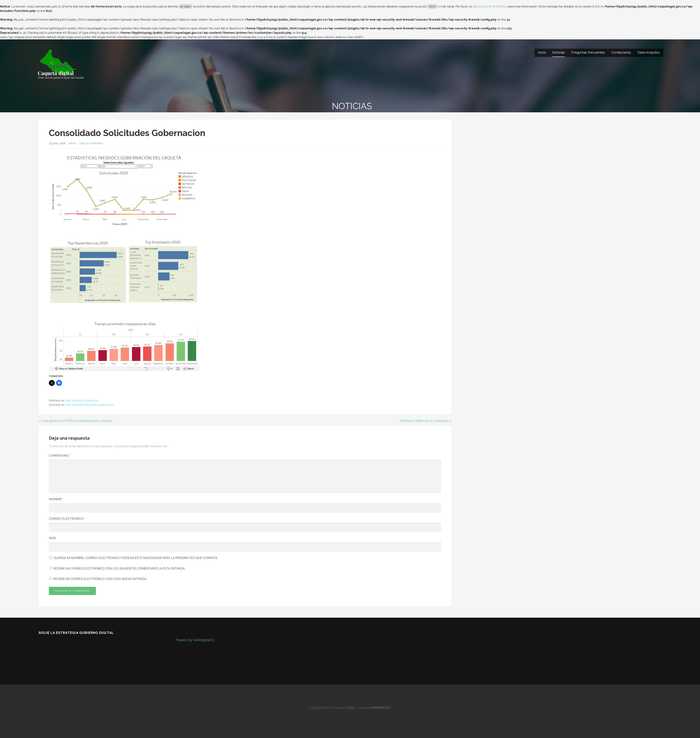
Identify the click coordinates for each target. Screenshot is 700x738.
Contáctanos (621, 52)
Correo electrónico (67, 518)
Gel (111, 404)
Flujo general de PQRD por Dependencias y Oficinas (77, 421)
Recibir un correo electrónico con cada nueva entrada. (100, 579)
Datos (87, 404)
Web (52, 538)
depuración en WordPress (490, 6)
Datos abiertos (100, 404)
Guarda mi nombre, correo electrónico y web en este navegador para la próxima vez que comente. (136, 558)
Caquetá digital (56, 73)
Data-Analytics (648, 52)
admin (72, 143)
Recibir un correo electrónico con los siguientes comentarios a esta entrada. (119, 568)
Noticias (558, 52)
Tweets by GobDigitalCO (195, 640)
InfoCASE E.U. (381, 707)
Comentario (59, 455)
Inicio (542, 52)
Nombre (56, 499)
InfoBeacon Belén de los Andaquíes (424, 421)
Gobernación (90, 400)
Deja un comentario (91, 143)
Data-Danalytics (75, 404)
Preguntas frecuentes (588, 52)
